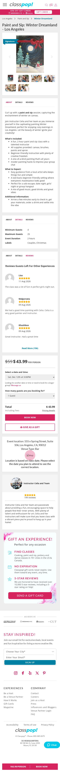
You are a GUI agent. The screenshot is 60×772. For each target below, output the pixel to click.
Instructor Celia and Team (37, 483)
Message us (16, 385)
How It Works (10, 700)
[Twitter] (37, 673)
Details (18, 102)
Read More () (30, 348)
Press (33, 703)
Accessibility (12, 725)
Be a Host (8, 693)
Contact (35, 693)
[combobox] (30, 652)
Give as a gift (31, 427)
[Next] (51, 54)
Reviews (29, 102)
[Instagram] (15, 673)
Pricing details (48, 410)
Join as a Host (38, 700)
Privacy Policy (47, 725)
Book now (30, 417)
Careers (35, 696)
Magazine (8, 707)
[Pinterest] (44, 673)
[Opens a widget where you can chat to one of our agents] (52, 745)
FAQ (33, 714)
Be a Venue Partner (13, 696)
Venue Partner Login (41, 710)
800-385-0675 (39, 736)
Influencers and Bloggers (43, 707)
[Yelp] (30, 673)
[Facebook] (23, 673)
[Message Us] (52, 4)
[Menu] (5, 4)
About (9, 102)
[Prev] (9, 54)
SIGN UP (30, 662)
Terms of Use (30, 725)
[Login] (55, 4)
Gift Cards (9, 703)
